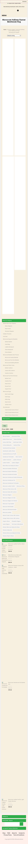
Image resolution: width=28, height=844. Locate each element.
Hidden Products (7, 333)
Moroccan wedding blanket (12, 362)
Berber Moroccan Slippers (9, 323)
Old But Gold (8, 404)
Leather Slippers (15, 462)
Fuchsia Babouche (7, 445)
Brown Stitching (17, 439)
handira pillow (17, 445)
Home (5, 29)
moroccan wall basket (8, 506)
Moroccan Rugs (7, 391)
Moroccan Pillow (20, 486)
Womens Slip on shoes (8, 535)
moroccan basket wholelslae (10, 471)
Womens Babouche (7, 530)
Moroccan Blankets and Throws (11, 354)
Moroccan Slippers (7, 494)
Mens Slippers (8, 326)
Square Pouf (8, 388)
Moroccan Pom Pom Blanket (12, 360)
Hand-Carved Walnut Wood (11, 412)
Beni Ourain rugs (9, 394)
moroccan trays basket (8, 503)
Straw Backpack (9, 349)
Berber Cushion (9, 367)
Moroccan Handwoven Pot (9, 480)
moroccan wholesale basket (9, 509)
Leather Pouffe (6, 462)
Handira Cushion (9, 373)
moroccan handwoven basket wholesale (12, 477)
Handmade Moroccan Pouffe (9, 453)
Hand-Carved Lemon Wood (11, 409)
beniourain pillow (16, 436)
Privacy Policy (8, 835)
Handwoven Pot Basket (8, 456)
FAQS (8, 833)
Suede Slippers (6, 524)
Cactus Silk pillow (7, 442)
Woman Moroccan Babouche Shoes (11, 527)
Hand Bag (7, 344)
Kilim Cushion (19, 456)
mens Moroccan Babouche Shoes (11, 465)
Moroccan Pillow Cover (8, 365)
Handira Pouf (8, 381)
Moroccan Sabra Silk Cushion (10, 492)
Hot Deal (5, 336)
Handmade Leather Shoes (9, 451)
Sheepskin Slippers (16, 521)
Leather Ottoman (17, 459)
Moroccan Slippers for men (9, 497)
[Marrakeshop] (14, 3)
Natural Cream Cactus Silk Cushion (11, 515)
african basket (6, 436)
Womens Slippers (9, 331)
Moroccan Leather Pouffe (9, 486)
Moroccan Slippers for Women (10, 500)
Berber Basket (8, 341)
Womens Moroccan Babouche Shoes (11, 533)
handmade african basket (9, 448)
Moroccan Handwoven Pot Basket (11, 483)
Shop (4, 833)
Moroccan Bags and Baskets (10, 339)
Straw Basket (8, 352)
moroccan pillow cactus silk (9, 489)
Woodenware (6, 407)
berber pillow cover (7, 439)
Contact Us (22, 833)
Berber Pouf (8, 378)
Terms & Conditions (18, 835)
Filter (5, 426)
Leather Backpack (9, 347)
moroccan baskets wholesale (10, 468)
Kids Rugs (7, 396)
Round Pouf (8, 386)
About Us (14, 833)
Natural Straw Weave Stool (11, 415)
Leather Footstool (7, 459)
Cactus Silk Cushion (10, 370)
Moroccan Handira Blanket (11, 357)
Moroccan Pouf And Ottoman (10, 375)
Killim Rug (7, 399)
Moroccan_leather (7, 512)
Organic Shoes (6, 521)
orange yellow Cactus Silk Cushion (11, 518)
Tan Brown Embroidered (17, 524)
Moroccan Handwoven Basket (10, 474)
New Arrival (8, 328)
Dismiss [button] (24, 1)
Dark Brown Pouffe (17, 442)
